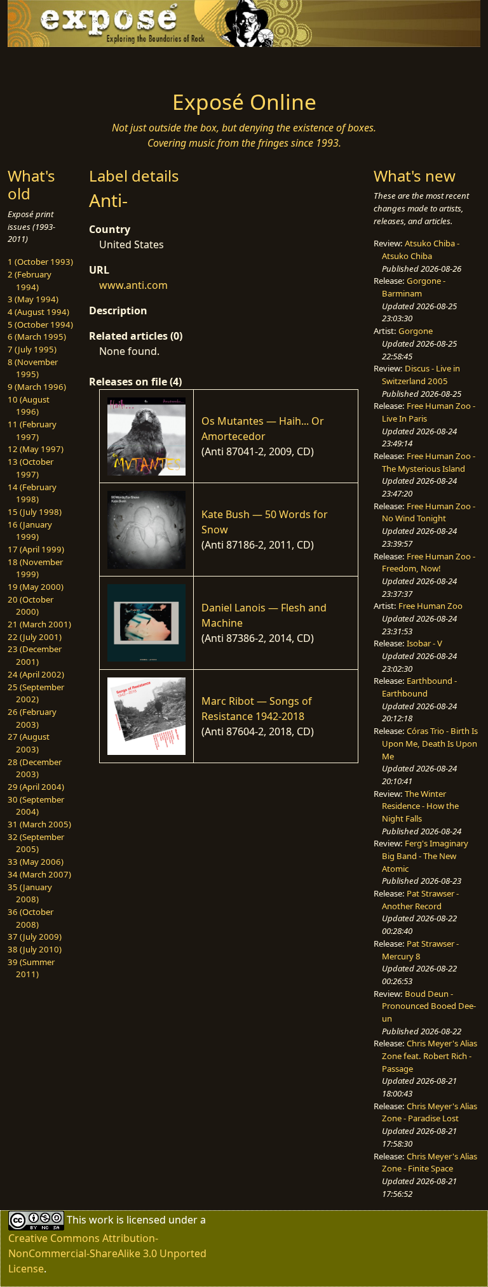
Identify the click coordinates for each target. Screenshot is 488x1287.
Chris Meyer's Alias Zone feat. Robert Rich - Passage (429, 1055)
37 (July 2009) (35, 936)
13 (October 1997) (30, 468)
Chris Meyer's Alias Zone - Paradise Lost (429, 1112)
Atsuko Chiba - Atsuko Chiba (420, 249)
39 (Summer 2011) (31, 968)
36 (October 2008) (30, 918)
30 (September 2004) (36, 806)
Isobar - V (424, 643)
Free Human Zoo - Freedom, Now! (428, 562)
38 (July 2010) (35, 949)
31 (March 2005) (39, 824)
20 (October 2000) (30, 606)
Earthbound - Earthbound (419, 687)
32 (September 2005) (36, 843)
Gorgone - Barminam (413, 287)
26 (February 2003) (32, 718)
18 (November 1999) (35, 568)
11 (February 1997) (32, 430)
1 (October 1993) (40, 261)
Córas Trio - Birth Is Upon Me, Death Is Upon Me (430, 743)
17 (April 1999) (36, 549)
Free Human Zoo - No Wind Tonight (428, 512)
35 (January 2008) (30, 893)
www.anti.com (133, 285)
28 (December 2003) (35, 768)
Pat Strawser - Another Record (420, 900)
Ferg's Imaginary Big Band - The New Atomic (425, 855)
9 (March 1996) (37, 386)
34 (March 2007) (39, 874)
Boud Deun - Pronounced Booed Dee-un (429, 1006)
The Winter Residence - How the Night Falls (420, 806)
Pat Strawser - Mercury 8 (420, 950)
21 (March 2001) (39, 624)
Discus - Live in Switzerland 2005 (421, 375)
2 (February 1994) (29, 281)
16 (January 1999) (30, 531)
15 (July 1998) (35, 511)
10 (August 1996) (29, 406)
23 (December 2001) (35, 655)
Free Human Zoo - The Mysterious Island (428, 462)
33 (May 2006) (36, 861)
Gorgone (415, 331)
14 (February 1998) (32, 493)
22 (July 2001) (35, 637)
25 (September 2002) (36, 693)
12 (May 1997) (36, 449)
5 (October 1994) (40, 324)
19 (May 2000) (36, 586)
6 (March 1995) (37, 336)
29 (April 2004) (36, 786)
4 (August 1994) (38, 311)
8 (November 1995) (33, 368)
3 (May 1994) (33, 299)
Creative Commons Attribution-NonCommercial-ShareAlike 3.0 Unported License (107, 1253)
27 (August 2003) (29, 743)
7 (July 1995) (32, 349)
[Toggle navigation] (48, 64)
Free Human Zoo (430, 605)
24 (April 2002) (36, 674)
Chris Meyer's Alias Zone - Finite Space (429, 1162)
